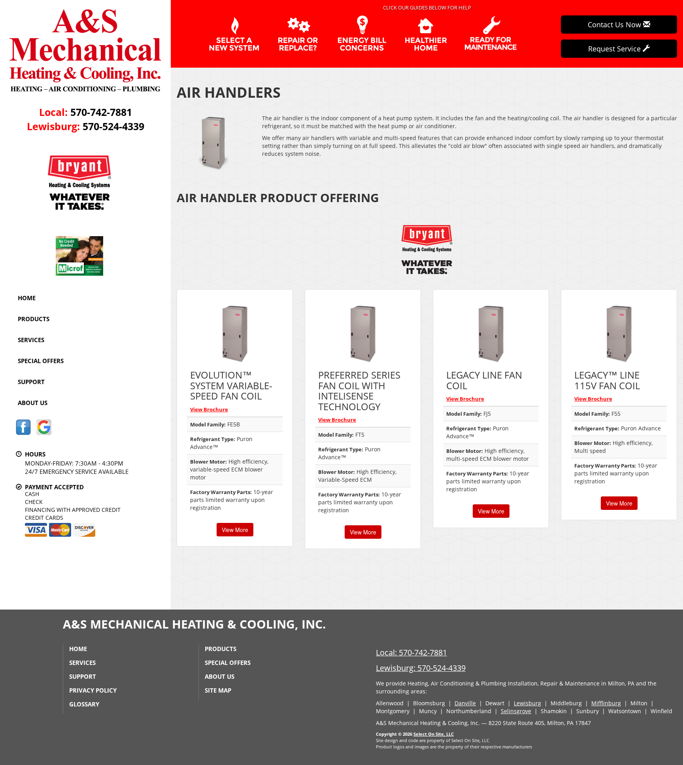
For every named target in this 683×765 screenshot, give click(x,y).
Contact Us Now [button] (615, 24)
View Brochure (209, 409)
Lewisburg (527, 703)
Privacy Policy (93, 690)
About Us (32, 403)
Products (33, 319)
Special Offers (41, 361)
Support (31, 382)
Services (31, 340)
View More (235, 530)
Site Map (218, 690)
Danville (465, 703)
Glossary (84, 704)
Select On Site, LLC (433, 734)
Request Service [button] (615, 48)
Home (27, 298)
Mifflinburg (606, 703)
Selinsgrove (516, 711)
